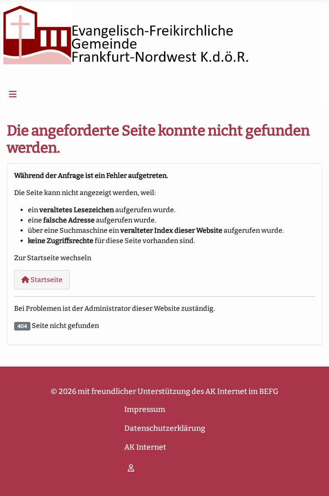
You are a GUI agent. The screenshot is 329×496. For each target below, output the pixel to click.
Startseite (46, 280)
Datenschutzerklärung (164, 428)
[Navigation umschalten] (12, 94)
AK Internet (145, 447)
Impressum (144, 409)
